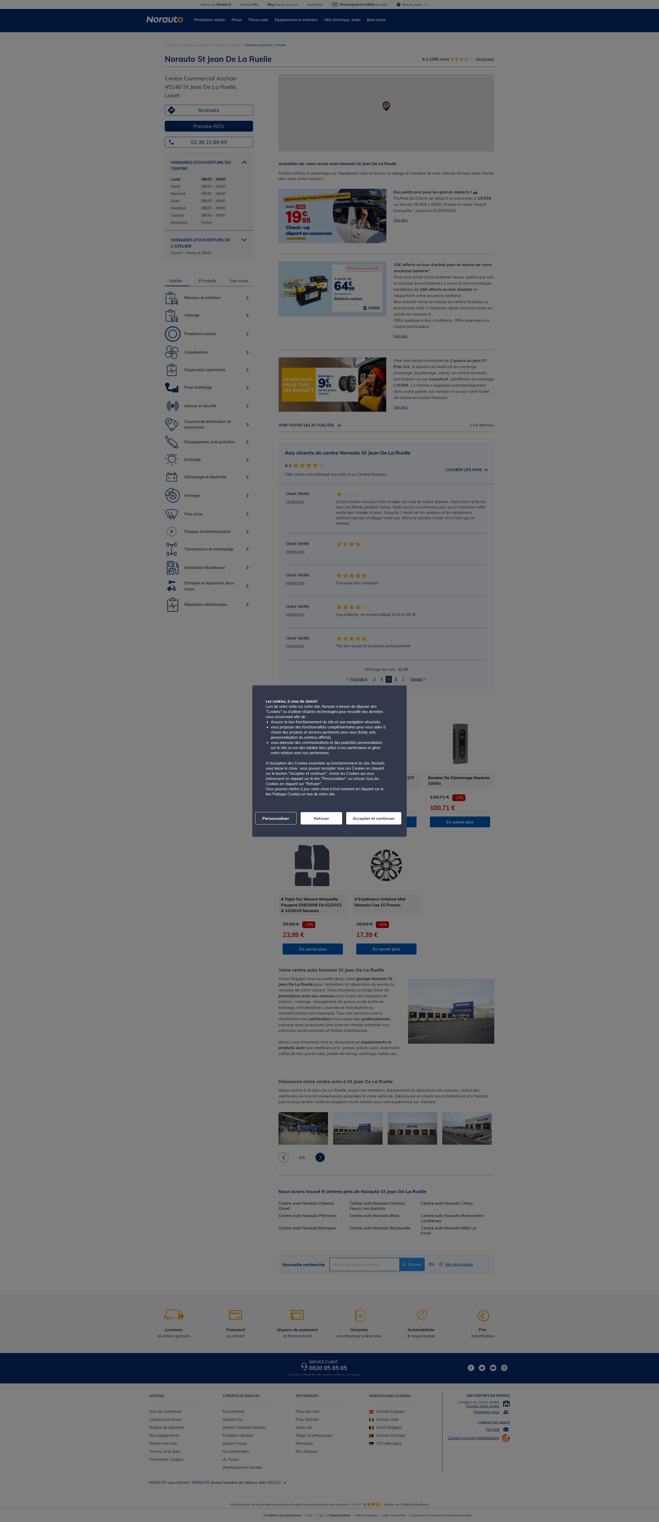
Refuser (321, 818)
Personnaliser (275, 818)
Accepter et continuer (374, 818)
